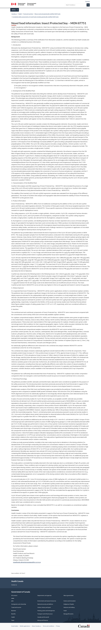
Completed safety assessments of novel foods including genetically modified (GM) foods (36, 17)
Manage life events (68, 614)
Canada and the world (43, 617)
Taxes (12, 620)
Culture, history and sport (44, 607)
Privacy (58, 626)
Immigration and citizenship (18, 604)
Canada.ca (14, 14)
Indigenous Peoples (69, 604)
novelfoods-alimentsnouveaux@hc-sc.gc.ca (27, 562)
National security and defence (45, 604)
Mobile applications (25, 626)
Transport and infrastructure (45, 614)
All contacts (14, 595)
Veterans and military (69, 607)
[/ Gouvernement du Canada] (23, 4)
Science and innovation (70, 601)
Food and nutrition (28, 14)
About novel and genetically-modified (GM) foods (47, 14)
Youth (65, 610)
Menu (14, 10)
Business (13, 610)
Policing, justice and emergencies (46, 610)
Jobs (12, 601)
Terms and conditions (48, 626)
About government (68, 595)
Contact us (14, 585)
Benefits (13, 614)
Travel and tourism (16, 607)
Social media (14, 626)
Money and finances (42, 620)
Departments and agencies (44, 595)
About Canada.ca (36, 626)
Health (20, 14)
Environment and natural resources (46, 601)
